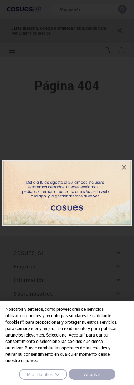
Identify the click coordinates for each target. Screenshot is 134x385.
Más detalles (40, 374)
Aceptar (92, 374)
